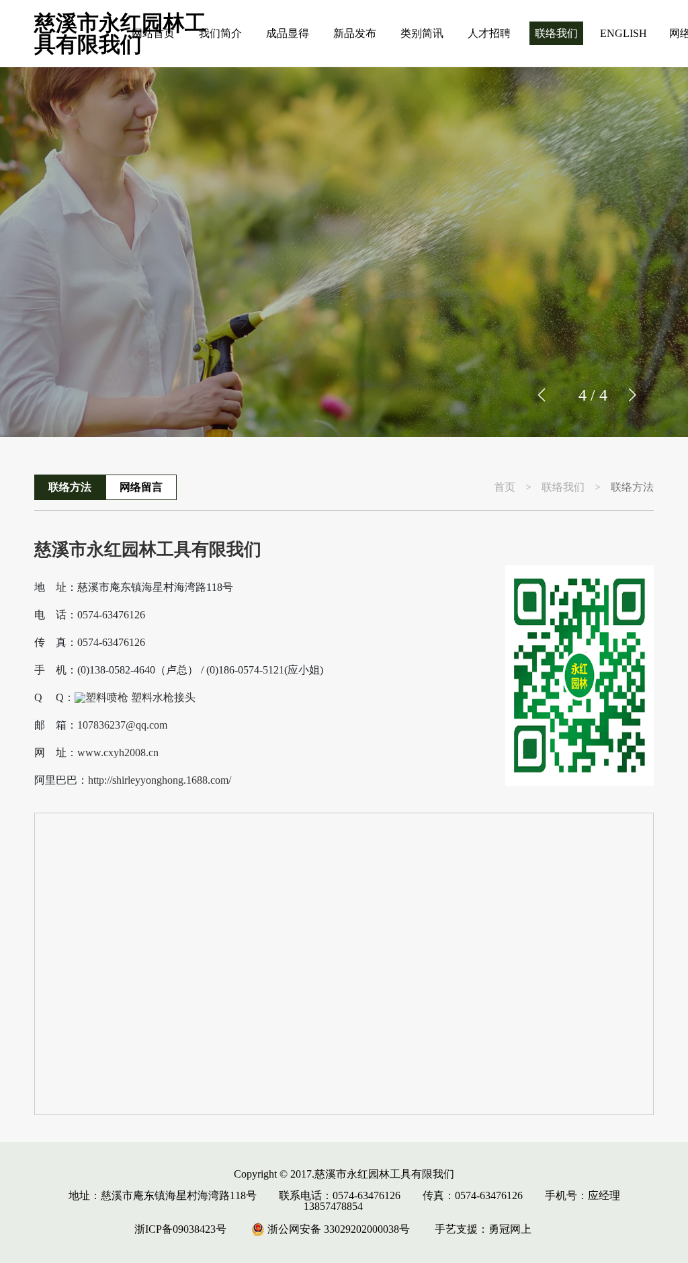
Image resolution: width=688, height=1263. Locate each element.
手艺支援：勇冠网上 (483, 1229)
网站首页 (153, 33)
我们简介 (220, 33)
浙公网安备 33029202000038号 (337, 1229)
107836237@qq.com (122, 725)
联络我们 (556, 33)
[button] (632, 395)
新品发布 (354, 33)
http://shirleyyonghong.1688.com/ (159, 780)
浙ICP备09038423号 (180, 1229)
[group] (344, 252)
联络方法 (69, 487)
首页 (504, 487)
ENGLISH (623, 33)
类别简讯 (421, 33)
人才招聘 (489, 33)
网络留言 (141, 487)
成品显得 (287, 33)
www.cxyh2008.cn (118, 752)
